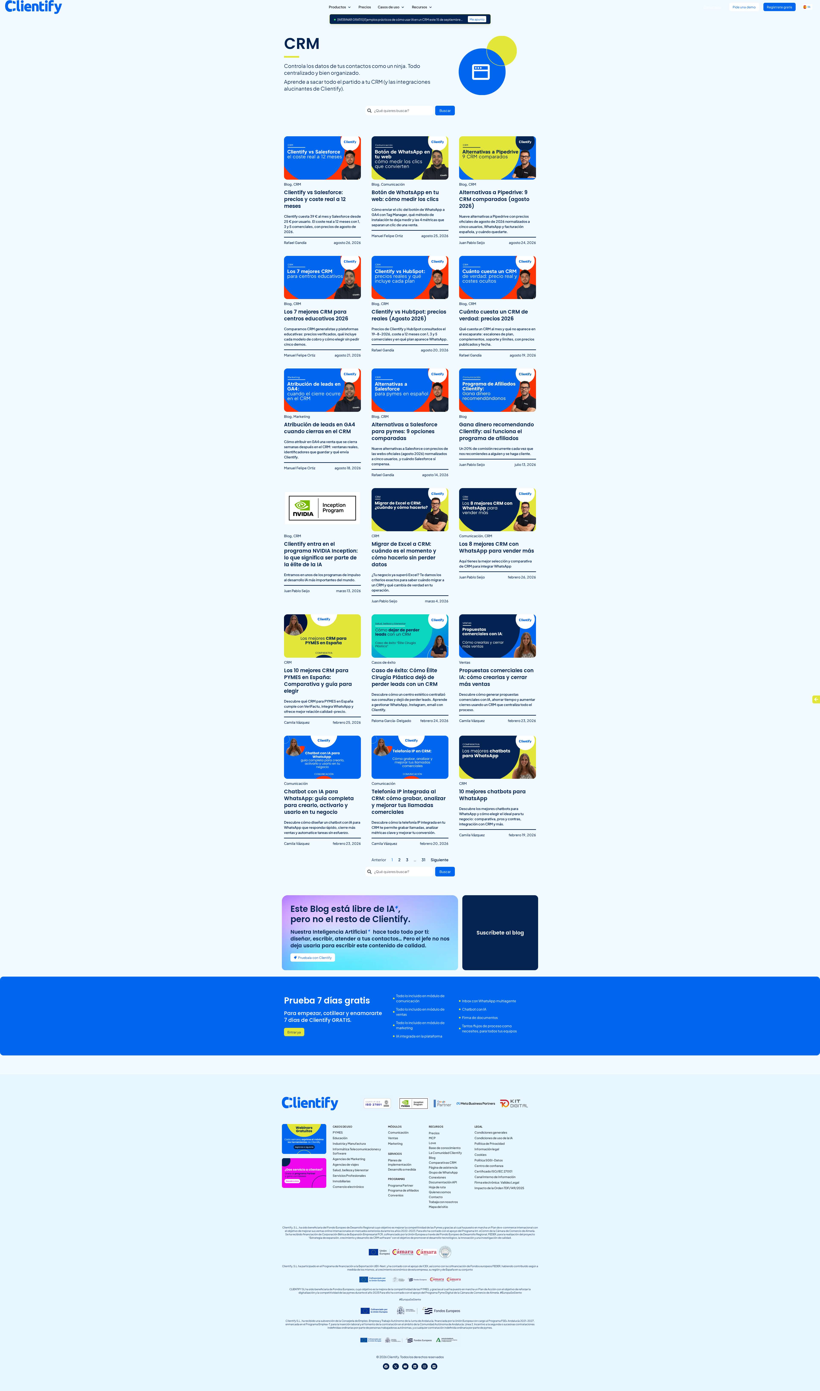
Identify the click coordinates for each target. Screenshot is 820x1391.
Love (432, 1143)
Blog (432, 1157)
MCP (432, 1138)
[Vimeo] (434, 1366)
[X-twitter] (395, 1366)
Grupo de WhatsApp (443, 1172)
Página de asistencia (443, 1167)
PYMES (338, 1132)
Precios (434, 1133)
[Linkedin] (415, 1366)
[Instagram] (424, 1366)
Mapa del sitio (438, 1207)
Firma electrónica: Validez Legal (496, 1182)
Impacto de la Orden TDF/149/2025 (499, 1188)
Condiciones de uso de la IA (493, 1138)
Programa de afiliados (403, 1190)
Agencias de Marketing (349, 1159)
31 (423, 859)
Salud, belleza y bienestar (351, 1170)
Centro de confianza (488, 1166)
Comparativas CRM (442, 1162)
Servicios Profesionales (349, 1175)
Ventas (393, 1138)
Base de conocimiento (445, 1148)
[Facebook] (386, 1366)
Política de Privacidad (489, 1143)
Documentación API (443, 1182)
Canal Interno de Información (494, 1177)
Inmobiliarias (341, 1181)
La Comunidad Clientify (445, 1153)
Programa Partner (400, 1185)
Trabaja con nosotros (443, 1202)
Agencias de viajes (346, 1164)
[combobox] (399, 110)
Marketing (395, 1143)
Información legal (486, 1149)
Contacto (436, 1197)
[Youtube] (405, 1366)
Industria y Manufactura (349, 1143)
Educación (340, 1138)
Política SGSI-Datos (488, 1160)
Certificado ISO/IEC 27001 (493, 1171)
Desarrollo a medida (402, 1169)
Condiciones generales (490, 1132)
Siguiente (439, 859)
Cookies (480, 1154)
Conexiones (437, 1177)
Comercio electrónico (348, 1187)
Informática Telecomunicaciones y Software (357, 1151)
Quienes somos (440, 1192)
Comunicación (398, 1132)
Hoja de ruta (437, 1187)
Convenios (395, 1195)
